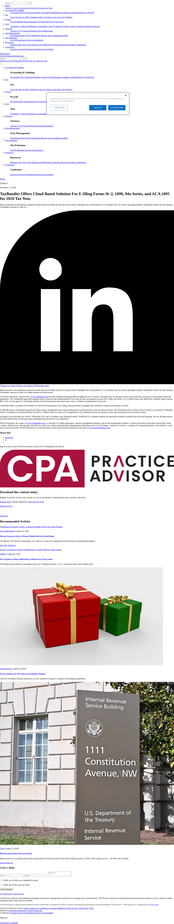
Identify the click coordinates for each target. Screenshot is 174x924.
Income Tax (20, 17)
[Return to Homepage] (12, 894)
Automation (42, 26)
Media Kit (61, 908)
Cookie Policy (83, 908)
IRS (27, 17)
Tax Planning (67, 17)
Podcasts (56, 45)
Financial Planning (30, 31)
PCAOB (87, 13)
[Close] (126, 95)
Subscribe (4, 516)
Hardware (81, 26)
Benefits (20, 22)
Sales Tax (43, 17)
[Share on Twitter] (8, 386)
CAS (20, 31)
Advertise (53, 908)
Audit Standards (76, 13)
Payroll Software (46, 22)
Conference (9, 47)
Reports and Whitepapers (42, 45)
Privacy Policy (154, 905)
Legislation (34, 17)
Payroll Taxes (58, 22)
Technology (15, 26)
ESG (22, 13)
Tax (6, 15)
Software (96, 26)
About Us (9, 8)
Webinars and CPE (18, 45)
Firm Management (12, 33)
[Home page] (12, 56)
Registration (30, 49)
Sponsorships (48, 49)
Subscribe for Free (27, 8)
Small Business (55, 13)
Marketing (36, 35)
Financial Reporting (33, 13)
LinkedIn (14, 923)
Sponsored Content (68, 45)
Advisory (9, 29)
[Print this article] (41, 386)
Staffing (65, 35)
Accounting (15, 13)
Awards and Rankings (34, 40)
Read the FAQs (6, 506)
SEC (92, 13)
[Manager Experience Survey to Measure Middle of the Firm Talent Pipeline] (31, 527)
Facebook (4, 923)
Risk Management (45, 31)
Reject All (97, 107)
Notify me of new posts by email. (16, 885)
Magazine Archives (26, 910)
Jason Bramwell (6, 863)
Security (89, 26)
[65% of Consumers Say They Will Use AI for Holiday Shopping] (81, 664)
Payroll (8, 19)
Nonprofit (45, 13)
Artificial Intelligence (28, 26)
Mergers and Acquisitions (51, 35)
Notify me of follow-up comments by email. (20, 880)
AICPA (28, 35)
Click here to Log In (36, 502)
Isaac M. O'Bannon (8, 545)
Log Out (48, 8)
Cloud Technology (55, 26)
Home (7, 6)
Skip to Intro (5, 54)
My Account (40, 8)
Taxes (12, 17)
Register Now (6, 502)
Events (29, 45)
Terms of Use (71, 908)
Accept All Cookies (116, 107)
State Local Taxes (54, 17)
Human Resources (31, 22)
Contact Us (34, 908)
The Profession (11, 38)
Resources (9, 42)
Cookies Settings (58, 107)
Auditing (66, 13)
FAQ (91, 908)
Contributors (81, 45)
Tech (7, 24)
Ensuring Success (17, 49)
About (26, 908)
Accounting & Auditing (14, 10)
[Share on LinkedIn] (87, 383)
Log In (16, 8)
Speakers (39, 49)
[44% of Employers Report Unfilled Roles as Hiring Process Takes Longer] (30, 550)
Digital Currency (70, 26)
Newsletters (13, 910)
